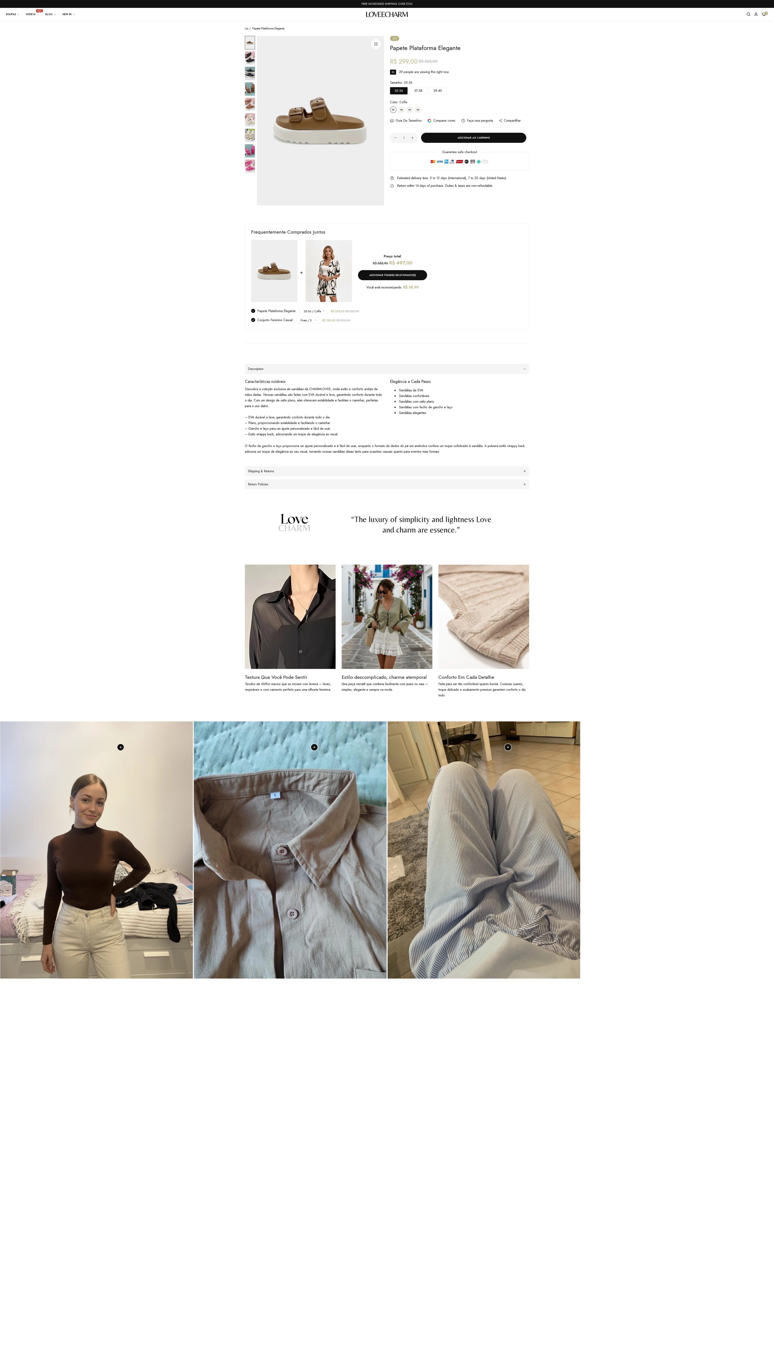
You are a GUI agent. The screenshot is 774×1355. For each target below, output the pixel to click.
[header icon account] (756, 14)
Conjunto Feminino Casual (274, 320)
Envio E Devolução (379, 1293)
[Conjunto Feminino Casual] (329, 271)
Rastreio (371, 1316)
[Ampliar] (376, 44)
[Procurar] (748, 14)
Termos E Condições (380, 1301)
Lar (247, 28)
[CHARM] (387, 14)
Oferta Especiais (328, 1293)
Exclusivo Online (328, 1286)
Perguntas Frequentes (381, 1309)
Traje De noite (327, 1309)
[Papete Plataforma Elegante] (274, 271)
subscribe (489, 1298)
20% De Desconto (330, 1278)
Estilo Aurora (326, 1301)
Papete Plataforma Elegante (276, 311)
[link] (13, 14)
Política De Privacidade (382, 1278)
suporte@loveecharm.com (262, 1281)
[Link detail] (248, 1292)
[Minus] (395, 138)
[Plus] (412, 138)
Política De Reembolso (381, 1286)
